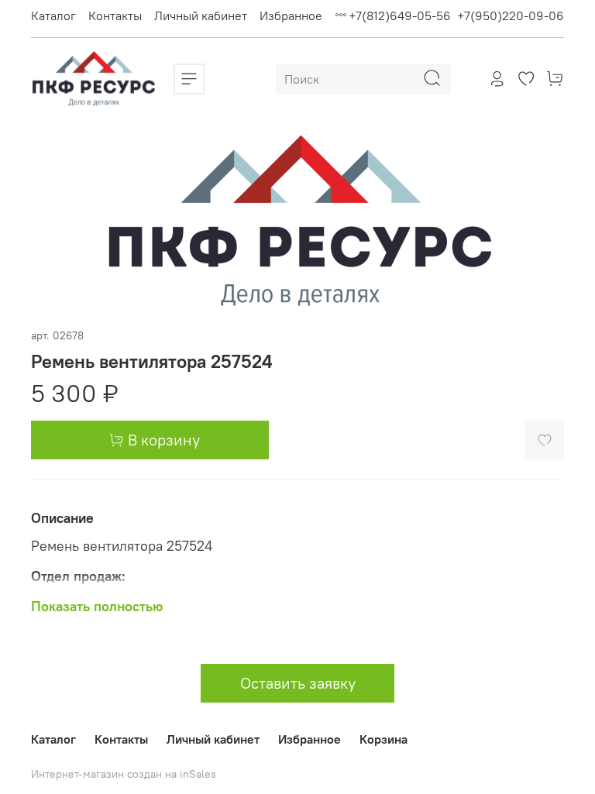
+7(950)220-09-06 (510, 15)
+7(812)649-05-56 (400, 15)
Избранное (291, 15)
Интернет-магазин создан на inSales (123, 774)
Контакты (115, 15)
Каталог (53, 15)
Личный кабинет (200, 15)
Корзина (383, 739)
